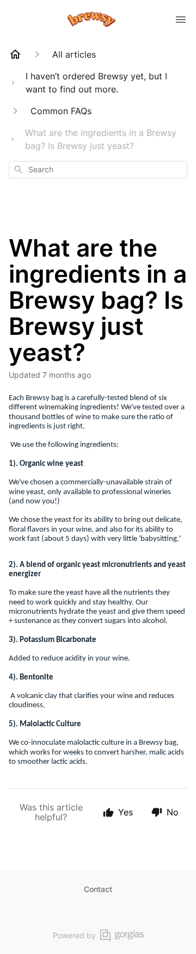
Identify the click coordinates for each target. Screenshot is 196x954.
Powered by (74, 935)
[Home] (15, 54)
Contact (98, 889)
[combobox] (98, 169)
